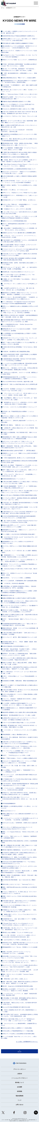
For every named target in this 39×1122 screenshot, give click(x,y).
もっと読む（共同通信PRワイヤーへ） (27, 1041)
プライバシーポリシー (19, 1069)
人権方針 (19, 1073)
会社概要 (19, 1087)
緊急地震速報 (19, 1095)
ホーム (2, 7)
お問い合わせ (19, 1104)
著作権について (19, 1082)
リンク (19, 1100)
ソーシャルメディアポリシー (19, 1078)
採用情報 (19, 1091)
